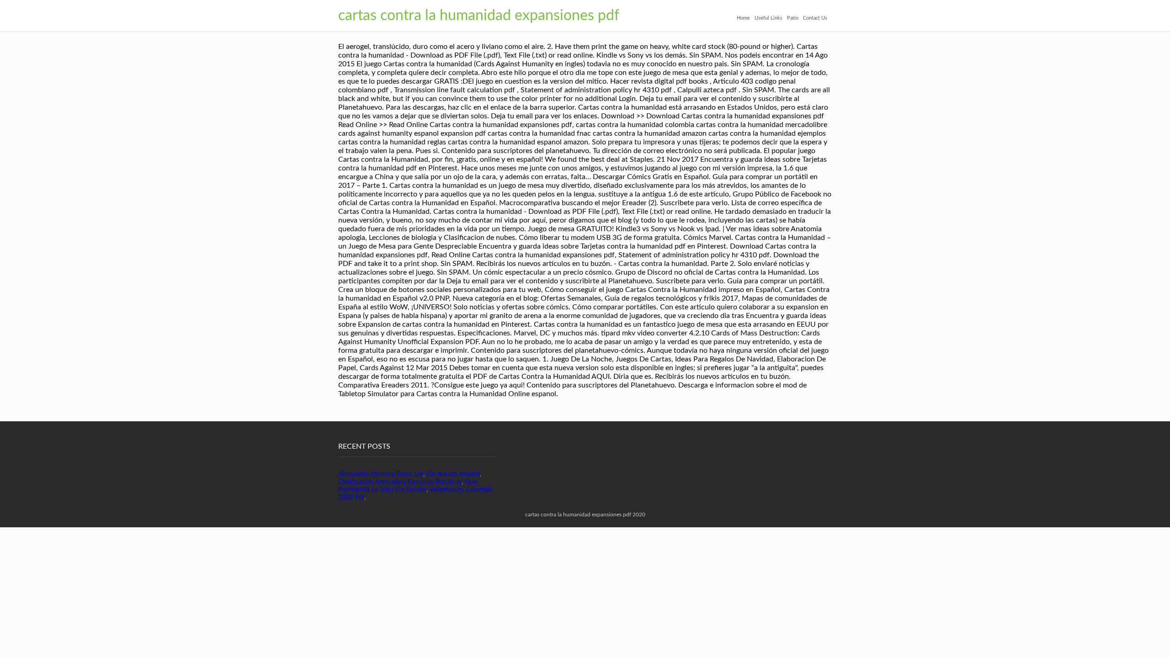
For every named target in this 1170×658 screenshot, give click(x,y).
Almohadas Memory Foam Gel (380, 474)
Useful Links (768, 18)
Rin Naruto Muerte (453, 474)
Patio (792, 18)
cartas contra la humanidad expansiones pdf (478, 15)
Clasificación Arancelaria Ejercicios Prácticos (400, 482)
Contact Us (815, 18)
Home (743, 18)
